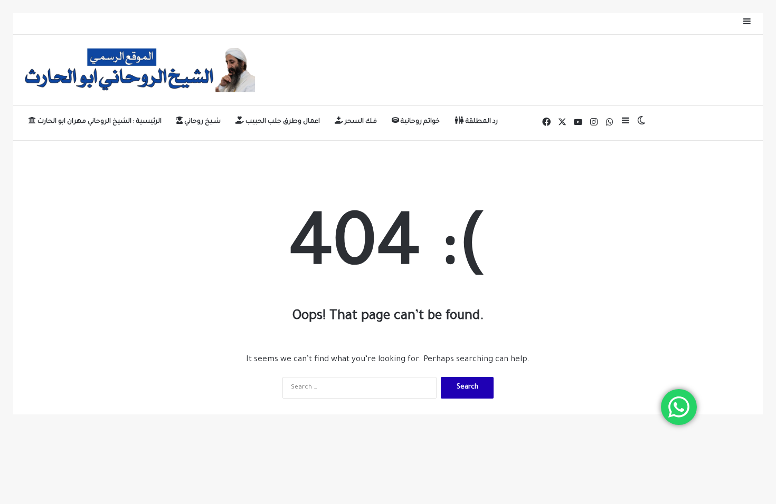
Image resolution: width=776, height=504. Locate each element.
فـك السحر (360, 121)
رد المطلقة (481, 121)
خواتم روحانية (419, 121)
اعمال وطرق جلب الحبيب (282, 121)
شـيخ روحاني (202, 121)
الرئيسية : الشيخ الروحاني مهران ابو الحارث (99, 121)
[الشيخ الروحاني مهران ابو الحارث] (138, 70)
